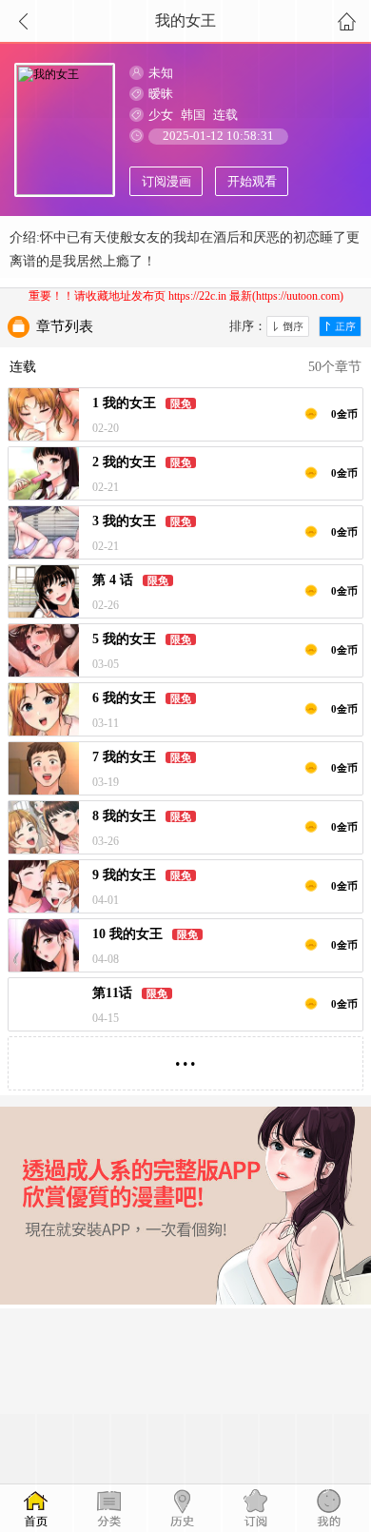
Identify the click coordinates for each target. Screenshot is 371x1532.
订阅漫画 (166, 181)
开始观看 (252, 181)
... (185, 1055)
